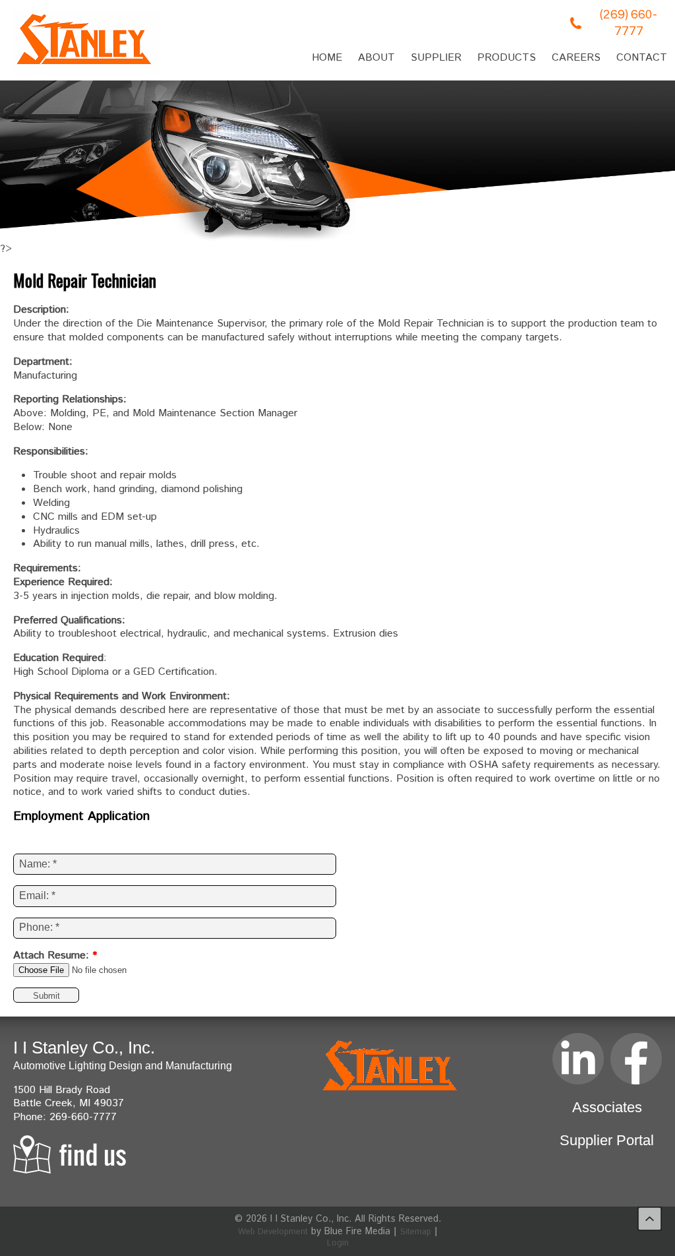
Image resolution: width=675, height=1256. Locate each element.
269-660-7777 (83, 1117)
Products (506, 57)
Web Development (273, 1232)
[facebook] (636, 1058)
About (376, 57)
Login (338, 1243)
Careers (576, 57)
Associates (607, 1107)
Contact (641, 57)
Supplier (436, 57)
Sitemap (415, 1232)
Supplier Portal (607, 1140)
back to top (649, 1219)
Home (327, 57)
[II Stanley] (86, 42)
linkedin (578, 1058)
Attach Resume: (55, 956)
